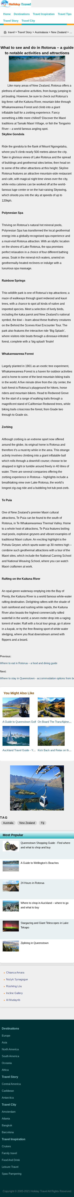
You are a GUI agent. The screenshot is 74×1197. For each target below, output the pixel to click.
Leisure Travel (10, 1166)
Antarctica (8, 1097)
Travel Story (10, 20)
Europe (6, 1035)
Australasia (41, 32)
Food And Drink (11, 1159)
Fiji (42, 822)
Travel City (28, 20)
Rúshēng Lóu (14, 986)
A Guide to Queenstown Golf (19, 721)
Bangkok (7, 1125)
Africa (5, 1069)
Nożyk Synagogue (17, 979)
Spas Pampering (11, 1173)
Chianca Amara (15, 972)
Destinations (22, 14)
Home (7, 14)
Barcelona (8, 1132)
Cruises (6, 1146)
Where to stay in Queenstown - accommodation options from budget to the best (37, 678)
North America (10, 1049)
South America (10, 1056)
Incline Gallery (14, 993)
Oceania (7, 1063)
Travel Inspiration (44, 14)
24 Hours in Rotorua (32, 882)
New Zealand (58, 32)
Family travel (9, 1153)
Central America (11, 1083)
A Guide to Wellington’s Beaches (40, 862)
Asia (4, 1042)
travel (11, 32)
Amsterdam (9, 1111)
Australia (8, 822)
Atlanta (6, 1118)
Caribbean (8, 1090)
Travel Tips (64, 14)
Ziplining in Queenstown (34, 942)
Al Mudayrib (13, 999)
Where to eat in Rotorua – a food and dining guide (28, 663)
